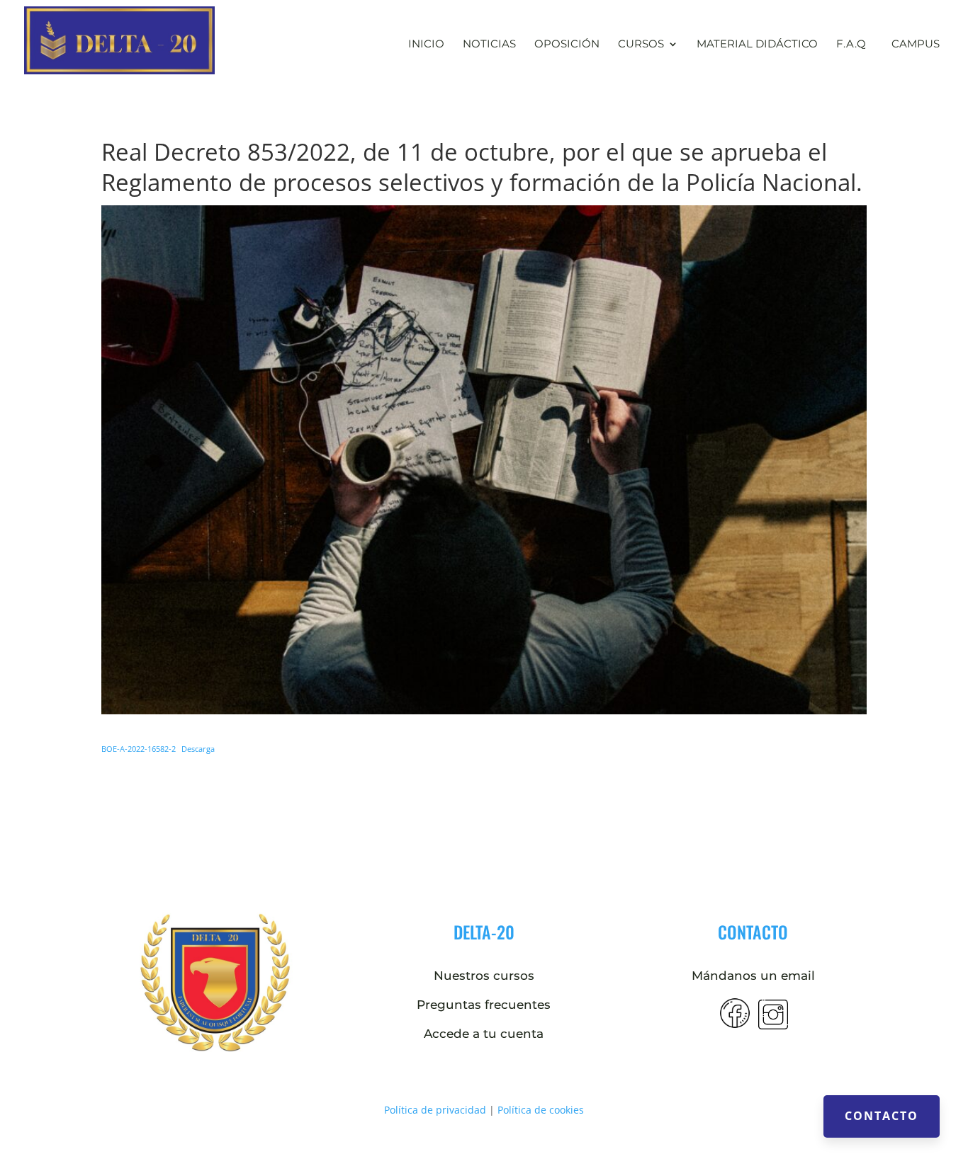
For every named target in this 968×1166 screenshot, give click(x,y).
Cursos (641, 44)
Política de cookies (540, 1109)
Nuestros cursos (484, 975)
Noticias (489, 44)
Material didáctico (757, 44)
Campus (915, 43)
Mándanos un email (753, 975)
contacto (753, 931)
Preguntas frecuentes (484, 1005)
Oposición (567, 44)
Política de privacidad (435, 1109)
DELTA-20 (484, 931)
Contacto (881, 1116)
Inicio (426, 44)
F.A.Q (851, 44)
